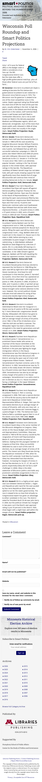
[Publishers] (21, 724)
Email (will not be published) (14, 572)
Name (5, 562)
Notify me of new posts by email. (17, 604)
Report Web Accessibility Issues (21, 761)
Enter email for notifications (21, 644)
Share (4, 60)
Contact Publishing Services (30, 759)
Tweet (4, 58)
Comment (6, 536)
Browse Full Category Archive (13, 706)
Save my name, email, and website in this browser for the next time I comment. (19, 594)
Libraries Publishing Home (11, 759)
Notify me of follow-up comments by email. (22, 600)
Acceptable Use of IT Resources (24, 777)
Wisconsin (14, 522)
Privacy (10, 777)
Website (5, 581)
